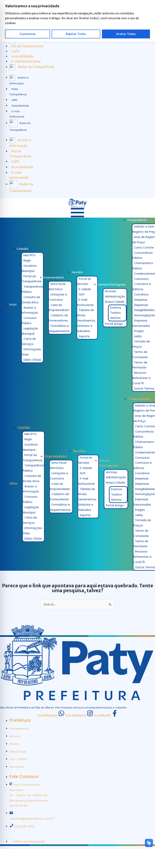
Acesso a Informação (30, 310)
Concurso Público (29, 320)
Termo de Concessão (140, 354)
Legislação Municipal (30, 331)
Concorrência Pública (142, 255)
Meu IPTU (29, 255)
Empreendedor (54, 277)
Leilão (138, 336)
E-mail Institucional (85, 302)
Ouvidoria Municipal (29, 268)
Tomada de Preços (141, 344)
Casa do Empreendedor (59, 307)
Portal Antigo (114, 324)
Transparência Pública (32, 289)
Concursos (141, 279)
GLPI (81, 294)
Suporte (84, 336)
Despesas (141, 300)
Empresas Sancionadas (141, 323)
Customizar (27, 34)
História (115, 318)
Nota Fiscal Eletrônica (57, 286)
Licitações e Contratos (58, 297)
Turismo (115, 313)
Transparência (137, 220)
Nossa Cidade (114, 302)
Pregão (139, 331)
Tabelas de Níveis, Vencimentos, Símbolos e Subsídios (86, 320)
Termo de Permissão (139, 365)
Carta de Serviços (29, 341)
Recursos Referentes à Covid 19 (141, 378)
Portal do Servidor (84, 281)
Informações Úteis (31, 352)
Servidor (77, 272)
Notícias (110, 291)
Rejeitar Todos (76, 34)
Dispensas (141, 305)
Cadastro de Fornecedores (58, 318)
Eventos (115, 308)
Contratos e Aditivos (141, 286)
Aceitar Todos (126, 34)
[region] (77, 21)
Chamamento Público (142, 265)
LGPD (14, 100)
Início (13, 305)
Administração (115, 297)
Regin (27, 261)
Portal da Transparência (31, 279)
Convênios (141, 294)
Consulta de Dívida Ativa (31, 299)
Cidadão (22, 249)
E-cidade (85, 289)
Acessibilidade (20, 105)
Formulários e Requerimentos (59, 328)
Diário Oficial (32, 360)
